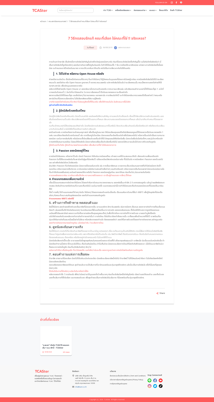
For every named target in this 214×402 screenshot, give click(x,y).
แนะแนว (152, 10)
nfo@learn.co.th (81, 390)
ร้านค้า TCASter (176, 10)
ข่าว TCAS (107, 10)
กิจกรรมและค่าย (139, 10)
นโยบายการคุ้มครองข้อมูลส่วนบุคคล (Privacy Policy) (126, 383)
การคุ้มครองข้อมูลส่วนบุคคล (118, 387)
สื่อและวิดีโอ (163, 10)
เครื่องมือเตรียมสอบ (122, 10)
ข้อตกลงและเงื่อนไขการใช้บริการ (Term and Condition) (128, 379)
